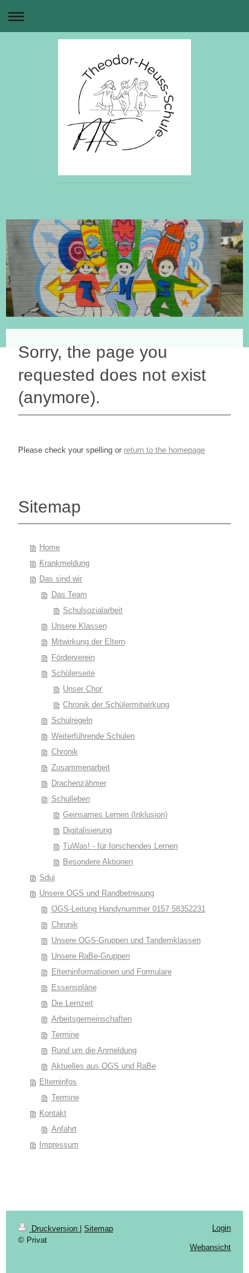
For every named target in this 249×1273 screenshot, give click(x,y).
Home (49, 547)
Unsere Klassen (79, 625)
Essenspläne (74, 987)
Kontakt (52, 1113)
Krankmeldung (64, 563)
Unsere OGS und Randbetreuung (96, 893)
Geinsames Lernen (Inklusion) (115, 814)
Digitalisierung (87, 830)
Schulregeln (71, 720)
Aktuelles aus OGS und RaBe (103, 1066)
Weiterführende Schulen (93, 735)
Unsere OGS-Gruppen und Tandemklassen (126, 940)
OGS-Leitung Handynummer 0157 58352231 (128, 908)
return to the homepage (164, 450)
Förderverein (73, 657)
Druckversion (54, 1228)
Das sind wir (60, 578)
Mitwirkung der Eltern (88, 641)
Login (221, 1228)
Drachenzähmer (78, 783)
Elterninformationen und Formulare (111, 971)
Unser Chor (82, 688)
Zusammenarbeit (80, 767)
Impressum (59, 1144)
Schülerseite (73, 673)
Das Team (69, 594)
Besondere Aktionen (98, 861)
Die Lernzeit (72, 1003)
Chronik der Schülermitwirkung (116, 704)
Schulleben (70, 798)
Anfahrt (64, 1128)
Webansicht (210, 1247)
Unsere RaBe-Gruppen (90, 955)
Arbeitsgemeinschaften (91, 1018)
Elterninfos (58, 1081)
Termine (65, 1034)
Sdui (47, 877)
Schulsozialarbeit (93, 610)
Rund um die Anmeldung (94, 1050)
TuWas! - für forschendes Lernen (120, 845)
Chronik (64, 751)
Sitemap (98, 1228)
